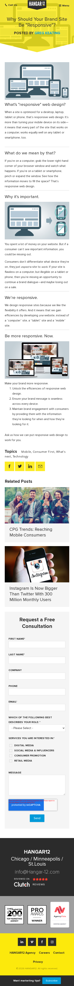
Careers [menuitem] (44, 952)
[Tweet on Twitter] (19, 466)
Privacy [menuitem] (38, 962)
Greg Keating (47, 33)
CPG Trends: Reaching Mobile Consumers (30, 532)
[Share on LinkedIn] (30, 466)
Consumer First (43, 452)
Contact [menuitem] (59, 952)
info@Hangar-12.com (37, 872)
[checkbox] (37, 752)
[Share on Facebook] (9, 466)
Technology (20, 456)
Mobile (26, 452)
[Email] (40, 466)
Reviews (39, 884)
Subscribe (51, 980)
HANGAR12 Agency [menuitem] (22, 952)
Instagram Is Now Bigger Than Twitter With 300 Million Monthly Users (33, 594)
